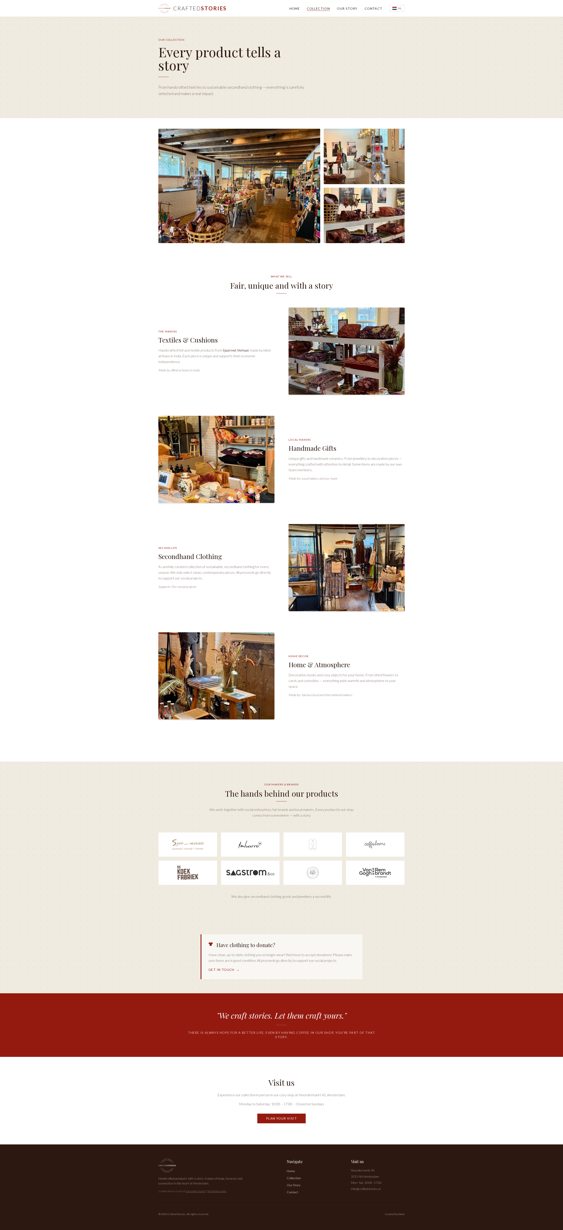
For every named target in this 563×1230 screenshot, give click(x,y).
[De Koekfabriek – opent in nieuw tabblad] (187, 872)
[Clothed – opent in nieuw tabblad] (312, 844)
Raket (401, 1214)
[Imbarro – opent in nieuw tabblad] (250, 844)
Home (294, 8)
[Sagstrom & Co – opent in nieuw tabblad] (250, 872)
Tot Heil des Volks (216, 1191)
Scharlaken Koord (195, 1191)
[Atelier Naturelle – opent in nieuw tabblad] (312, 872)
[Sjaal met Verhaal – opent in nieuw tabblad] (187, 844)
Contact (373, 8)
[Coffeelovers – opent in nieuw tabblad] (375, 844)
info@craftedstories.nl (365, 1189)
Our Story (347, 8)
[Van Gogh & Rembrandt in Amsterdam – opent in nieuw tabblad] (375, 872)
